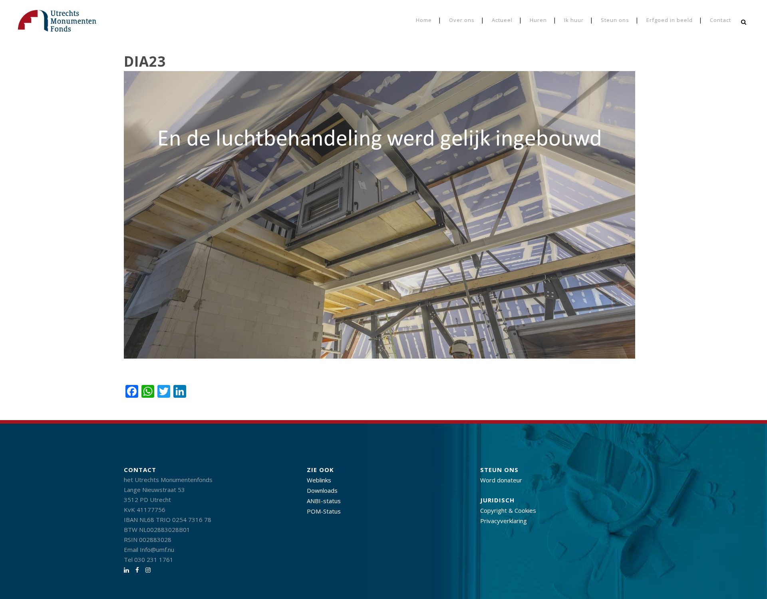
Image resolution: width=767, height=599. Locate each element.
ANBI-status (324, 501)
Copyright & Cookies (508, 510)
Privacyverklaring (503, 521)
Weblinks (319, 480)
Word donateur (501, 480)
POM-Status (324, 511)
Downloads (322, 490)
